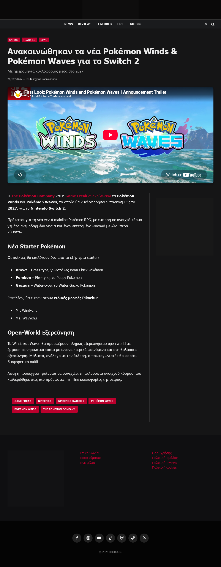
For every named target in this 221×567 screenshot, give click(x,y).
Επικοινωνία (89, 453)
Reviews (84, 24)
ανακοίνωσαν (99, 195)
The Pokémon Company (33, 195)
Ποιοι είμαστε (90, 457)
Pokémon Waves (102, 401)
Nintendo (44, 401)
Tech (121, 24)
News (68, 24)
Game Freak (76, 195)
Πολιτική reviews (164, 462)
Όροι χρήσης (162, 453)
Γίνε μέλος (87, 462)
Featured (104, 24)
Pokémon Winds (25, 409)
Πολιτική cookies (164, 467)
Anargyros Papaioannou (43, 79)
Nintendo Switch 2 (71, 401)
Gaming (13, 39)
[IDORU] (110, 9)
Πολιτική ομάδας (165, 457)
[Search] (212, 24)
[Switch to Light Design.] (205, 24)
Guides (135, 24)
